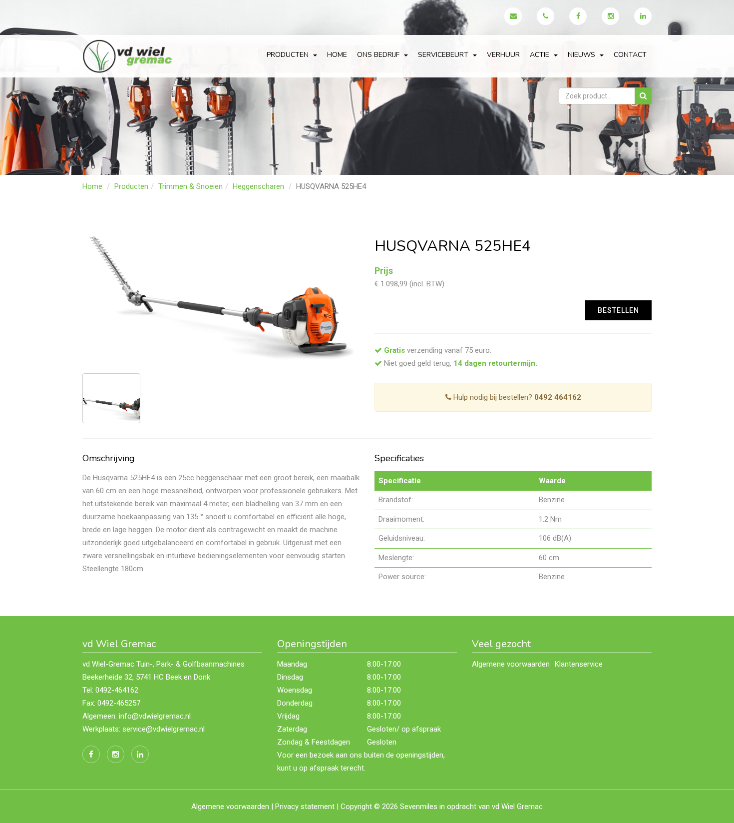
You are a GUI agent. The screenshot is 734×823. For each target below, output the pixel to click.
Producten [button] (289, 54)
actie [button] (540, 54)
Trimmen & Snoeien (190, 186)
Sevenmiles (418, 806)
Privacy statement (305, 806)
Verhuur (503, 54)
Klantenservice (579, 664)
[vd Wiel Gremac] (129, 55)
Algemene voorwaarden (511, 664)
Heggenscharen (258, 186)
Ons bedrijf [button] (379, 54)
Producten (131, 186)
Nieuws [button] (582, 54)
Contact (630, 54)
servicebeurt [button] (444, 54)
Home (337, 54)
